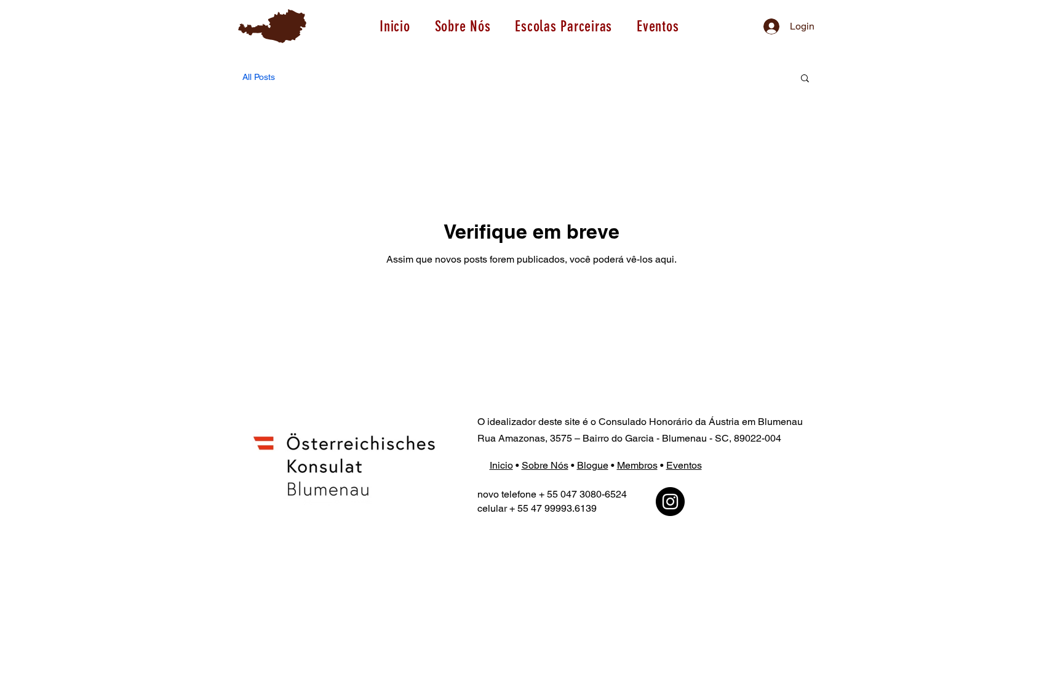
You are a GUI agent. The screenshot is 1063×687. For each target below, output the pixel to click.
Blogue (592, 465)
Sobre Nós (545, 465)
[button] (563, 25)
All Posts (258, 77)
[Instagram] (670, 501)
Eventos (684, 465)
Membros (637, 465)
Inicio (501, 465)
